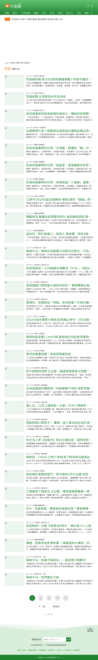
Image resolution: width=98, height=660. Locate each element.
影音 (52, 12)
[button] (92, 13)
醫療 (36, 12)
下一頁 (41, 606)
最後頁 (56, 606)
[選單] (91, 6)
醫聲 (87, 12)
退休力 (69, 12)
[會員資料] (88, 6)
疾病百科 (51, 650)
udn (6, 63)
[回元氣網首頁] (15, 5)
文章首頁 (68, 650)
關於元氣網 (22, 650)
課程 (60, 12)
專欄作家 (77, 650)
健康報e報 (36, 639)
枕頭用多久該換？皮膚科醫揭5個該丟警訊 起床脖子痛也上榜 (37, 19)
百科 (44, 12)
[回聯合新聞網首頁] (7, 6)
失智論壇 (25, 12)
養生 (15, 12)
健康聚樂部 (32, 650)
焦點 (7, 12)
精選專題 (42, 650)
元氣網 (12, 63)
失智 (79, 12)
